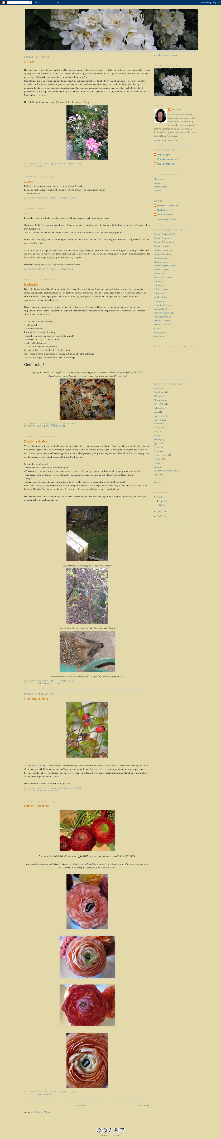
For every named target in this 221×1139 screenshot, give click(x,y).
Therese (55, 776)
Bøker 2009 (159, 404)
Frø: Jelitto (159, 285)
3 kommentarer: (68, 1092)
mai (162, 501)
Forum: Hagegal (161, 269)
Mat (39, 426)
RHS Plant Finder (162, 320)
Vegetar (157, 190)
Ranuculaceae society (164, 312)
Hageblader (159, 415)
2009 (160, 511)
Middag (46, 426)
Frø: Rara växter (161, 289)
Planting (158, 458)
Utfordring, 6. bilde (36, 699)
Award (157, 388)
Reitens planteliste (162, 316)
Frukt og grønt (160, 186)
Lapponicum (160, 300)
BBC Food (159, 178)
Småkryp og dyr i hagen (50, 683)
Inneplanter (44, 1094)
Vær (155, 478)
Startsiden (80, 1105)
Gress (156, 411)
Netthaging (159, 439)
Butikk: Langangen (163, 249)
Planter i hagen (161, 454)
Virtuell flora (160, 336)
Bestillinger (159, 392)
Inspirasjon (159, 427)
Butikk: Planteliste (162, 253)
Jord (27, 213)
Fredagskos (31, 284)
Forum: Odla (159, 273)
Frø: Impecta (159, 281)
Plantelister (159, 451)
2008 (160, 516)
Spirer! (28, 181)
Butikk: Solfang (161, 257)
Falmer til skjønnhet (36, 806)
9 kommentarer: (68, 198)
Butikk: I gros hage (163, 246)
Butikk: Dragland (162, 238)
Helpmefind (159, 293)
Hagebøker (159, 419)
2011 (160, 497)
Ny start (29, 61)
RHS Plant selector (162, 324)
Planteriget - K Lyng (163, 304)
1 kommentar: (66, 269)
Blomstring (159, 400)
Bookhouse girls (165, 209)
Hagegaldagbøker (166, 163)
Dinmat (157, 182)
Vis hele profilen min (166, 140)
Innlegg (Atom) (43, 1111)
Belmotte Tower (165, 214)
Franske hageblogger (167, 159)
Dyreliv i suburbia (35, 441)
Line (47, 765)
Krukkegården (160, 297)
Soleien (176, 109)
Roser (40, 791)
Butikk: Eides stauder (164, 242)
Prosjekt (42, 166)
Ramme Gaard (160, 308)
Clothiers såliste (161, 261)
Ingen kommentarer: (70, 164)
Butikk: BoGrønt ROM (164, 234)
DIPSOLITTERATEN (168, 205)
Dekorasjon (159, 407)
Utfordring (51, 791)
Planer (157, 447)
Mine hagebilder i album (165, 54)
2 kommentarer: (68, 424)
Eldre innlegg (143, 1105)
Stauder (157, 328)
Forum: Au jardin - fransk (165, 265)
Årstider (157, 482)
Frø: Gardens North (162, 277)
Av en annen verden (166, 219)
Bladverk (158, 396)
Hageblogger (163, 154)
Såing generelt (160, 332)
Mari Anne (37, 765)
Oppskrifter (58, 426)
